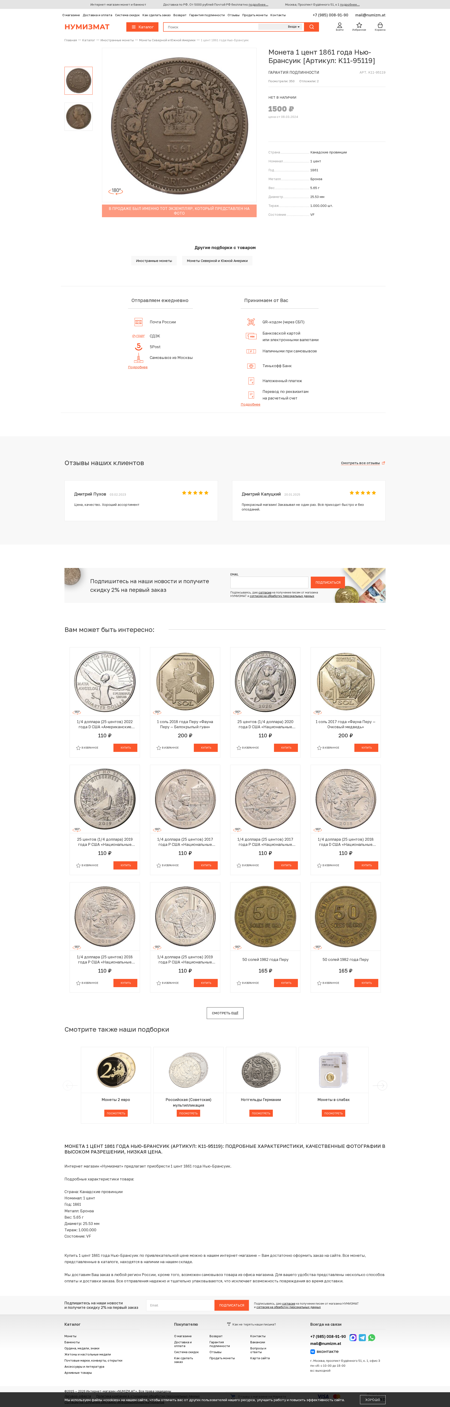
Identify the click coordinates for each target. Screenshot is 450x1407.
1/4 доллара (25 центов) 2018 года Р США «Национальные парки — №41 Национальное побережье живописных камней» (105, 960)
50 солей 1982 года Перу (265, 959)
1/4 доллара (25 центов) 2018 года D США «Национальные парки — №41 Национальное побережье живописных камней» (346, 842)
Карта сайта (260, 1358)
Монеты (70, 1336)
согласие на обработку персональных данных (282, 596)
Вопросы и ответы (258, 1350)
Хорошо (372, 1400)
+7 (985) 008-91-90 (331, 15)
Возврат (180, 15)
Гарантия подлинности (207, 15)
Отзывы (234, 15)
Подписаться (328, 582)
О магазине (71, 15)
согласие (265, 592)
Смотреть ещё (225, 1013)
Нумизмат (86, 26)
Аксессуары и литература (84, 1366)
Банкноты (72, 1342)
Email (234, 574)
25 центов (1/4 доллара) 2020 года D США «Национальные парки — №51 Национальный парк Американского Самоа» (265, 724)
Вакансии (257, 1342)
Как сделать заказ (156, 15)
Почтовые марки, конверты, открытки (93, 1360)
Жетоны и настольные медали (87, 1354)
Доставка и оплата (97, 15)
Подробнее (138, 367)
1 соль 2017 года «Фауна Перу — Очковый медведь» (345, 724)
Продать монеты (255, 15)
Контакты (278, 15)
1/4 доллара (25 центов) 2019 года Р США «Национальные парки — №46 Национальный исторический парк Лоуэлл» (185, 960)
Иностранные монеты (154, 261)
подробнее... (258, 4)
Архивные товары (78, 1372)
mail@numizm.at (370, 15)
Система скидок (127, 15)
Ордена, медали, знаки (81, 1348)
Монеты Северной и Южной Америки (217, 261)
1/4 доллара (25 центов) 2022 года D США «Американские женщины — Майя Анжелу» (105, 724)
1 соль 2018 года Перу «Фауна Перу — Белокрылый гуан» (185, 724)
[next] (381, 1085)
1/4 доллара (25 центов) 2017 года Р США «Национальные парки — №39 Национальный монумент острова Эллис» (185, 842)
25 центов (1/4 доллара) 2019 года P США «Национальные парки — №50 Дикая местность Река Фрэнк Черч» (104, 842)
